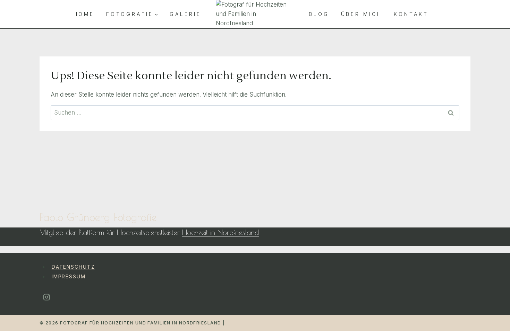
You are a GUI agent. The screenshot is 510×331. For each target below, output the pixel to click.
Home (84, 14)
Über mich (361, 14)
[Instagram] (47, 297)
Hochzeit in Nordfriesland (220, 232)
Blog (319, 14)
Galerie (185, 14)
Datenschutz (73, 267)
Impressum (69, 276)
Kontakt (411, 14)
